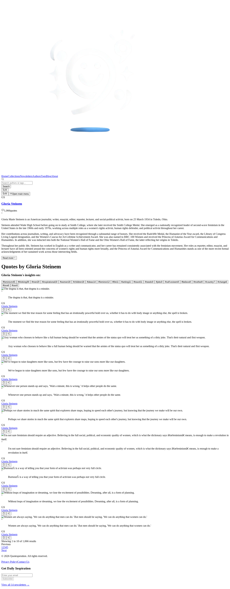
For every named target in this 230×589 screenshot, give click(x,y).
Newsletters (26, 176)
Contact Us (23, 561)
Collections (14, 176)
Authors (36, 176)
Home (4, 176)
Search (6, 186)
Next (4, 550)
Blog (48, 176)
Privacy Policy (9, 561)
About (54, 176)
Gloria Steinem (9, 306)
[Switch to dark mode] (5, 190)
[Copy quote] (3, 310)
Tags (43, 176)
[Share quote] (8, 310)
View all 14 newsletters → (15, 584)
